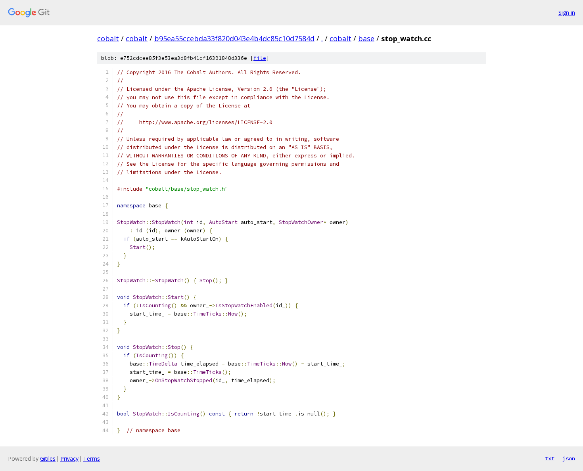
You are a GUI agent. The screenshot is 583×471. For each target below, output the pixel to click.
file (259, 58)
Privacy (69, 458)
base (366, 38)
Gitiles (48, 458)
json (568, 458)
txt (549, 458)
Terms (91, 458)
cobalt (108, 38)
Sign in (566, 12)
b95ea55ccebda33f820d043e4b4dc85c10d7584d (234, 38)
